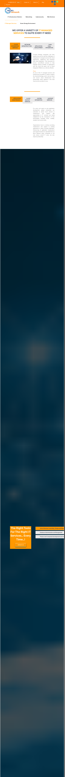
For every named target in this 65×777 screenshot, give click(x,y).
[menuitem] (13, 2)
